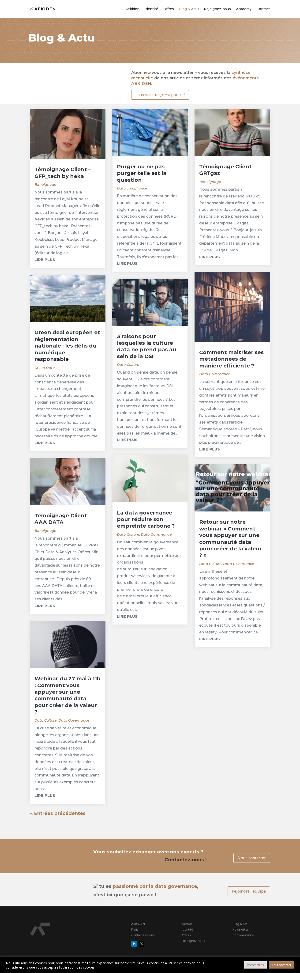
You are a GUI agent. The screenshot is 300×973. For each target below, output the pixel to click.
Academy (243, 9)
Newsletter (240, 929)
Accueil (187, 924)
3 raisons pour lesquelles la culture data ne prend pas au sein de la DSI (146, 346)
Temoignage (45, 184)
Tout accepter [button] (281, 965)
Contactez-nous (142, 935)
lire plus (44, 259)
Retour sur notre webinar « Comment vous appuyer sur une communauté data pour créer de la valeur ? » (230, 538)
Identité (151, 9)
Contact (263, 9)
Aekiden (132, 9)
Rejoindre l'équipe (249, 891)
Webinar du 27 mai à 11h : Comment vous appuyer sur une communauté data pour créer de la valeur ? (67, 695)
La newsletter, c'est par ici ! (160, 94)
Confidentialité (243, 935)
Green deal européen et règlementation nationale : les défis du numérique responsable (67, 345)
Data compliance (132, 188)
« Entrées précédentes (58, 813)
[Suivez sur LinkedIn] (134, 944)
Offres (168, 9)
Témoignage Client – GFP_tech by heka (62, 172)
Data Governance (73, 720)
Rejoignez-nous (217, 9)
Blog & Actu (189, 9)
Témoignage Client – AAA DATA (62, 518)
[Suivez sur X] (141, 944)
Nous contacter (252, 857)
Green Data (44, 368)
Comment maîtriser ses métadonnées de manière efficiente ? (231, 359)
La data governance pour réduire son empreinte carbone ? (146, 519)
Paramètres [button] (255, 965)
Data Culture (45, 720)
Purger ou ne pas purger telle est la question (141, 173)
